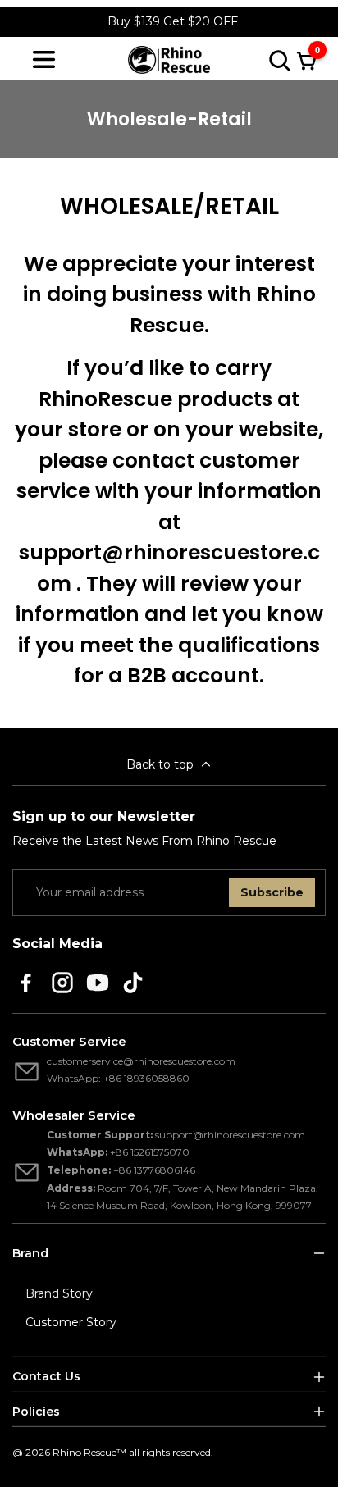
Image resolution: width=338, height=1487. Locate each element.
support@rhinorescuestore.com (230, 1135)
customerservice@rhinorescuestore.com (141, 1061)
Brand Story (59, 1293)
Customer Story (70, 1322)
